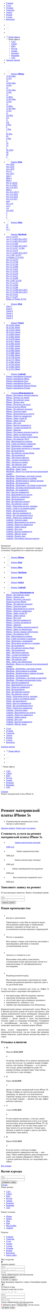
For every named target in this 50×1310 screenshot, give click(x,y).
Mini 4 (9, 178)
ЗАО (13, 58)
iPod (8, 1223)
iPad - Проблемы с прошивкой (19, 446)
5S (7, 143)
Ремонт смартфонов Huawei (18, 383)
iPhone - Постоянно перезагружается (22, 395)
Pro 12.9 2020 (12, 194)
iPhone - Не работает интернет (19, 409)
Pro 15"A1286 (12, 287)
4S (7, 155)
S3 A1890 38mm (13, 351)
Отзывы (9, 8)
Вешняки (15, 55)
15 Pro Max (11, 76)
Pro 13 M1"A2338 (13, 280)
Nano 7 (9, 306)
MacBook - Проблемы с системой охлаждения (26, 485)
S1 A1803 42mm (13, 362)
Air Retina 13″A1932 (15, 257)
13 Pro (9, 92)
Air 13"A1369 (12, 243)
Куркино (15, 53)
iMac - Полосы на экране (17, 462)
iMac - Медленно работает (17, 458)
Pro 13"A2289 (12, 278)
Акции (9, 12)
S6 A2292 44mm (13, 325)
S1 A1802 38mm (13, 367)
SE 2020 (9, 150)
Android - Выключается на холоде (20, 522)
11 (7, 113)
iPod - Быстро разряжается (17, 492)
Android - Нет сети (14, 529)
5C (7, 145)
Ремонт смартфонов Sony (17, 381)
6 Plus (8, 138)
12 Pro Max (11, 99)
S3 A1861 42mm (13, 348)
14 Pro (9, 85)
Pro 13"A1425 (12, 269)
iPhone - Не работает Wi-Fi (17, 439)
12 (7, 104)
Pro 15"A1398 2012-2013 (16, 292)
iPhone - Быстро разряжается (18, 425)
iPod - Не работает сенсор (17, 504)
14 (7, 88)
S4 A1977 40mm (13, 341)
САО (13, 42)
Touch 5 (9, 313)
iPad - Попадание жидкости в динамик (23, 448)
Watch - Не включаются (16, 511)
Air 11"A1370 (12, 237)
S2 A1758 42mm (13, 357)
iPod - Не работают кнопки (18, 501)
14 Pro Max (11, 83)
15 (7, 81)
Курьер (9, 15)
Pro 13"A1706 (12, 264)
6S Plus (9, 134)
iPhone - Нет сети (13, 423)
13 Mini (9, 97)
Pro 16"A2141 (12, 294)
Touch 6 (9, 311)
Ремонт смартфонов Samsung (19, 376)
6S (7, 136)
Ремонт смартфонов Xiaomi (18, 388)
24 (7, 227)
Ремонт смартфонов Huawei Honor (21, 386)
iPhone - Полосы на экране (17, 397)
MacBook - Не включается (17, 483)
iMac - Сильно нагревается (17, 460)
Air (7, 208)
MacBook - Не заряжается (17, 490)
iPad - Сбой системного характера (21, 444)
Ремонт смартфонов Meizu (17, 379)
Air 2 (8, 206)
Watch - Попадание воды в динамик (21, 506)
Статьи (9, 17)
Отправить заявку (9, 1182)
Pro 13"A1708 (12, 262)
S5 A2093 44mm (13, 334)
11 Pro (8, 111)
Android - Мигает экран (16, 534)
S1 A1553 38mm (13, 369)
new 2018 (10, 169)
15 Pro (9, 78)
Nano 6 (9, 309)
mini (8, 201)
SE (7, 152)
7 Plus (8, 129)
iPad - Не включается (15, 451)
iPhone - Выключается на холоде (20, 414)
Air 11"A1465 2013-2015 (16, 241)
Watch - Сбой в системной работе (20, 508)
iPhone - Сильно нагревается (18, 427)
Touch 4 (9, 315)
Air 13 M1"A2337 (13, 255)
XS (7, 118)
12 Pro (9, 101)
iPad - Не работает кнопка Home (20, 453)
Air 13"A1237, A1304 (15, 248)
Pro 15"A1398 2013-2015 (16, 290)
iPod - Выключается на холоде (19, 494)
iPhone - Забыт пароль (15, 421)
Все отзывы (6, 1166)
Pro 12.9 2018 (12, 197)
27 (7, 225)
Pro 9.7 (9, 171)
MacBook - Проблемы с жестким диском (23, 476)
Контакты (10, 19)
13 (7, 95)
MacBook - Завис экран (16, 469)
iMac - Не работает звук (16, 464)
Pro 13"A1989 (12, 267)
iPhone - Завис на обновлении (19, 434)
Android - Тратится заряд (17, 520)
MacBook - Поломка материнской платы (23, 488)
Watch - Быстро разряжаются (18, 513)
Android (9, 1228)
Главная (9, 3)
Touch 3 (9, 318)
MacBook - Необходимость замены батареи (25, 481)
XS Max (9, 115)
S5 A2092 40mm (13, 337)
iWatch (9, 1219)
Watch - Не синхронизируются (19, 515)
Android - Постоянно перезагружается (22, 538)
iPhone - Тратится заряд (16, 411)
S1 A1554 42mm (13, 364)
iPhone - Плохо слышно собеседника (22, 437)
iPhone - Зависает (13, 430)
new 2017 (10, 173)
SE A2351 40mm (13, 332)
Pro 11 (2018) (11, 183)
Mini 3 (9, 180)
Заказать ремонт (8, 828)
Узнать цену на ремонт (26, 828)
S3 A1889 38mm (13, 353)
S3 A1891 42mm (13, 346)
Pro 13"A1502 (12, 271)
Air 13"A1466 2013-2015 (16, 246)
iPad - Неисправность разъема (19, 441)
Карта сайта (11, 1255)
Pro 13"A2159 (12, 274)
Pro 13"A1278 (12, 260)
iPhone (9, 1216)
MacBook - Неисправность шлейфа (21, 478)
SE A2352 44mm (13, 330)
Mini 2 (9, 190)
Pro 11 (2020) (11, 185)
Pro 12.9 (9, 203)
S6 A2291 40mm (13, 327)
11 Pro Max (11, 108)
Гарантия (10, 10)
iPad (8, 1221)
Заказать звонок (13, 60)
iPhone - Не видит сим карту (18, 404)
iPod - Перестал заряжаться (18, 497)
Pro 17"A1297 (12, 297)
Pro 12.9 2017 (12, 199)
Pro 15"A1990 (12, 285)
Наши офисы (14, 37)
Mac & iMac (11, 1226)
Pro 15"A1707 (12, 283)
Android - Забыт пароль (16, 527)
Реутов (14, 48)
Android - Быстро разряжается (19, 531)
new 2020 (10, 164)
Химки (14, 51)
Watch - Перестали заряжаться (19, 518)
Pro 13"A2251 (12, 276)
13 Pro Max (11, 90)
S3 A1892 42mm (13, 344)
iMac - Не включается (15, 455)
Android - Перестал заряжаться (19, 524)
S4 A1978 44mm (13, 339)
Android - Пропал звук (16, 536)
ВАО (13, 46)
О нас (8, 5)
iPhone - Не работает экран (17, 400)
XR (7, 122)
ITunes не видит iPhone (16, 407)
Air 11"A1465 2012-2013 (16, 239)
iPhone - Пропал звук (15, 402)
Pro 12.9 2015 (12, 187)
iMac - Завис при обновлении (19, 467)
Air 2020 (9, 210)
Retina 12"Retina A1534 (16, 299)
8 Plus (8, 125)
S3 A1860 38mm (13, 355)
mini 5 (8, 176)
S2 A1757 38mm (13, 360)
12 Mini (9, 106)
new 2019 (10, 167)
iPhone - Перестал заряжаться (19, 416)
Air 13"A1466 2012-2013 (16, 253)
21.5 (8, 229)
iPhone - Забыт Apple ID (16, 418)
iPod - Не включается (15, 499)
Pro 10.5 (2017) (12, 192)
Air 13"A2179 (12, 250)
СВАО (14, 44)
